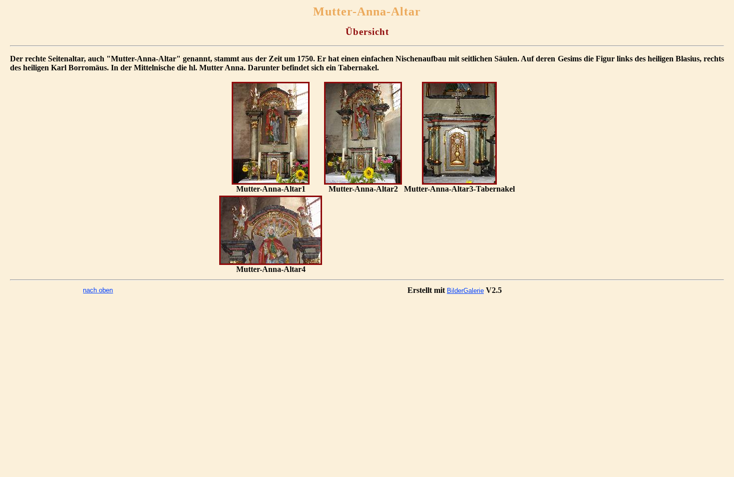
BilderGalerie (465, 290)
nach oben (98, 290)
